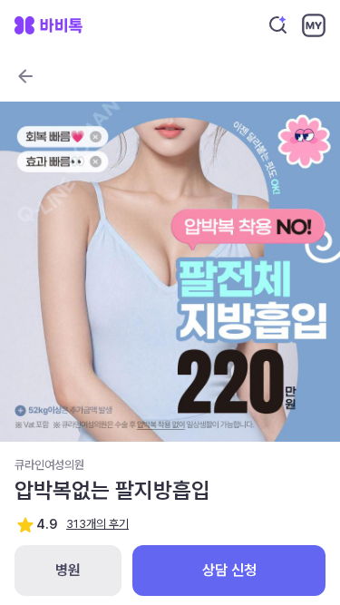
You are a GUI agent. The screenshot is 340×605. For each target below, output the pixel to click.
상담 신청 (229, 570)
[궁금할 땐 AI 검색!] (278, 25)
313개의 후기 (97, 524)
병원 (68, 570)
